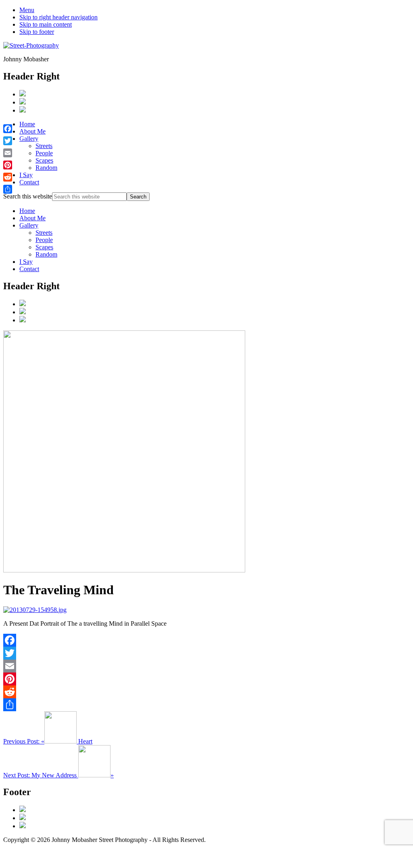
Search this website (27, 196)
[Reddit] (206, 691)
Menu (26, 9)
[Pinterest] (206, 678)
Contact (29, 268)
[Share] (206, 704)
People (44, 239)
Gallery (28, 225)
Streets (43, 232)
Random (46, 254)
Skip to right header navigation (58, 17)
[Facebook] (206, 640)
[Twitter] (206, 653)
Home (27, 210)
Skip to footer (36, 31)
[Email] (206, 666)
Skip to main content (45, 24)
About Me (32, 218)
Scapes (44, 247)
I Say (26, 261)
